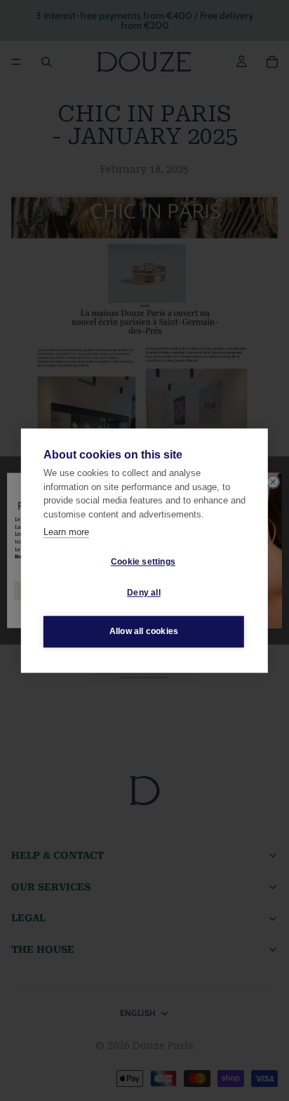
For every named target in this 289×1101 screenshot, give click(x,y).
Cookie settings (143, 562)
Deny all (144, 593)
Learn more (66, 532)
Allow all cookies (143, 631)
